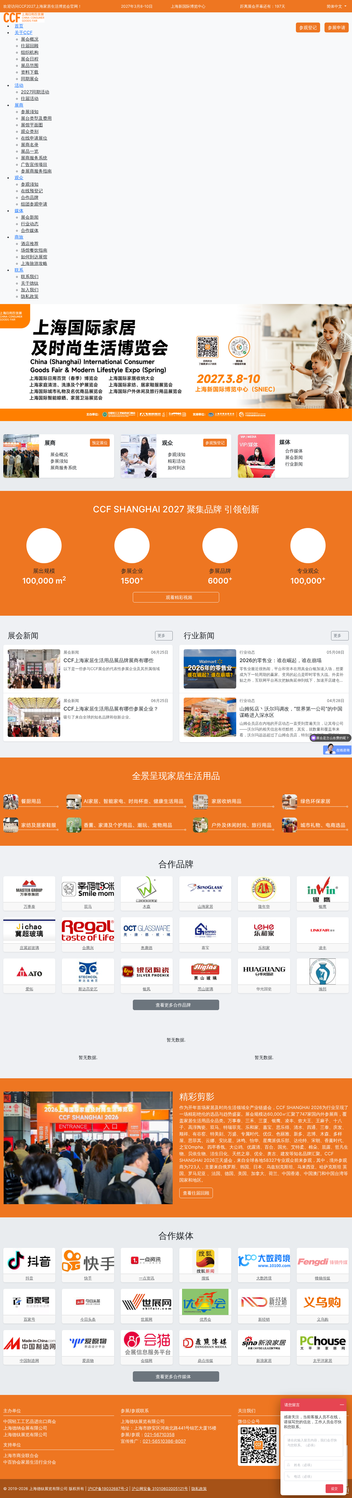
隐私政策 (29, 296)
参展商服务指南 (36, 171)
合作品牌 (29, 197)
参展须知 (29, 111)
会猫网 (146, 1360)
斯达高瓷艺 (88, 988)
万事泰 (29, 906)
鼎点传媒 (205, 1360)
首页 (19, 26)
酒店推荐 (29, 243)
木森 (146, 906)
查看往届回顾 (196, 1193)
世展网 (146, 1319)
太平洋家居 (322, 1360)
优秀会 (205, 1319)
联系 (19, 270)
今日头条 (88, 1319)
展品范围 (29, 65)
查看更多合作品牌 (174, 1005)
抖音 (29, 1278)
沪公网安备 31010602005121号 (160, 1488)
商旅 (19, 237)
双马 (88, 906)
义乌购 (322, 1319)
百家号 (29, 1319)
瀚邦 (322, 988)
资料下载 (29, 72)
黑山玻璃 (205, 988)
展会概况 (29, 39)
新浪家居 (264, 1360)
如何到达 (175, 467)
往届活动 (29, 98)
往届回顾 (29, 45)
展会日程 (29, 59)
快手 (88, 1278)
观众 (19, 177)
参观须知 (29, 184)
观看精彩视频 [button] (178, 597)
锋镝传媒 (322, 1278)
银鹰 (322, 906)
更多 (162, 635)
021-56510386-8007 (164, 1441)
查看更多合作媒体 (174, 1376)
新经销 (264, 1319)
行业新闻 (293, 464)
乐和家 (264, 947)
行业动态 (29, 223)
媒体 (19, 210)
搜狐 (205, 1278)
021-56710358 (159, 1434)
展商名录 (29, 144)
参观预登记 (215, 442)
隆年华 (264, 906)
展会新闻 (29, 217)
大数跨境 (264, 1278)
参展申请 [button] (336, 27)
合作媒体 (29, 230)
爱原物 (88, 1360)
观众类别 (29, 131)
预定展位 (100, 442)
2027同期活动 (35, 92)
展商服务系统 (34, 158)
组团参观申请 (34, 204)
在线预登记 (32, 191)
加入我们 (29, 289)
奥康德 (146, 947)
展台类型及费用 (36, 118)
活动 (19, 85)
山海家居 (205, 906)
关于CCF (23, 32)
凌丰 (322, 947)
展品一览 (29, 151)
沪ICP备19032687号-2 (108, 1488)
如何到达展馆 (34, 256)
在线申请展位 (34, 138)
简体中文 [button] (334, 6)
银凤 (146, 988)
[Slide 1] (176, 413)
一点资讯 (146, 1278)
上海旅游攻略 (34, 263)
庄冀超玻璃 (29, 947)
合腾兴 (88, 947)
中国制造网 (29, 1360)
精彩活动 (175, 461)
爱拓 (29, 988)
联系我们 (29, 276)
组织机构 (29, 52)
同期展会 (29, 78)
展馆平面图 (32, 125)
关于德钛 (29, 283)
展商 (19, 105)
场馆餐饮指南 (34, 250)
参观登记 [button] (308, 27)
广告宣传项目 (34, 164)
